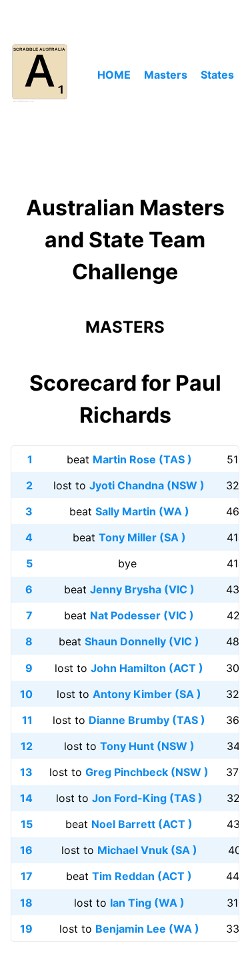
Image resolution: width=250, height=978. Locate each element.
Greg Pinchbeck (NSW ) (147, 772)
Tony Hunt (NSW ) (147, 746)
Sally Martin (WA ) (142, 511)
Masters (165, 74)
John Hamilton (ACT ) (147, 668)
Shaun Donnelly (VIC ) (142, 641)
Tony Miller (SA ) (142, 537)
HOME (114, 74)
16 (26, 850)
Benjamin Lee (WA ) (147, 928)
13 (26, 772)
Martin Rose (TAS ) (142, 459)
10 (26, 694)
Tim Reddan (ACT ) (142, 876)
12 (27, 746)
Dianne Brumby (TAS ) (147, 720)
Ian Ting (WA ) (147, 902)
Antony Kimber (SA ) (147, 694)
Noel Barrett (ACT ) (142, 824)
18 (26, 902)
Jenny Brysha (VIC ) (142, 589)
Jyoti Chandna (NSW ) (147, 485)
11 (27, 720)
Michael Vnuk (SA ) (147, 850)
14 (26, 798)
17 (27, 876)
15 (27, 824)
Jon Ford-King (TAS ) (147, 798)
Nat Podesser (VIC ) (142, 615)
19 (26, 928)
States (217, 74)
